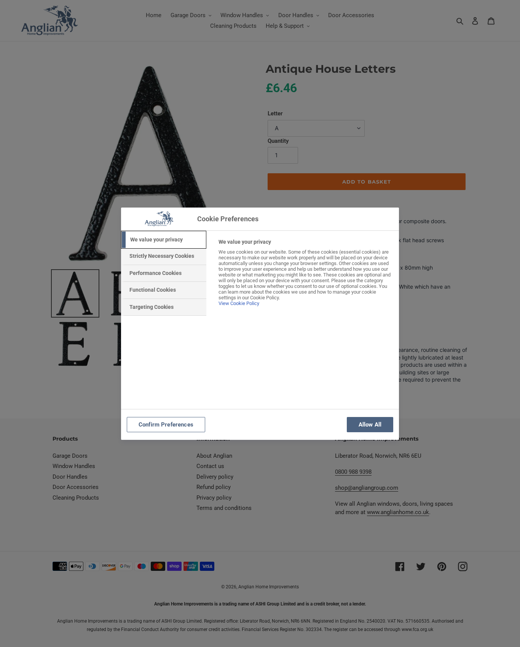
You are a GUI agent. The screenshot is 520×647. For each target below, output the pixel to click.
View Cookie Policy (239, 303)
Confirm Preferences (166, 424)
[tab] (164, 240)
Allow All (370, 424)
